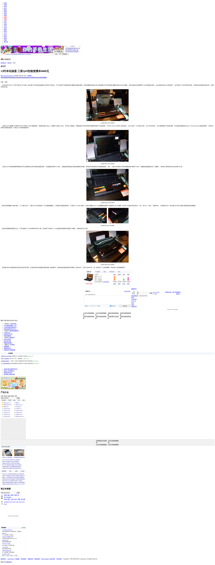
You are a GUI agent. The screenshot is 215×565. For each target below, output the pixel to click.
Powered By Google (156, 293)
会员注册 (52, 559)
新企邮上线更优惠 (9, 374)
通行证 (6, 42)
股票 (5, 11)
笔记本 (9, 63)
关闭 (132, 304)
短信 (5, 34)
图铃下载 (3, 320)
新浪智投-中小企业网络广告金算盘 (17, 356)
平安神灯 (12, 344)
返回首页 (134, 306)
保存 (132, 297)
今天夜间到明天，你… (10, 325)
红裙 (5, 334)
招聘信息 (30, 559)
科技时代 (3, 63)
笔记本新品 (12, 77)
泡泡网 (29, 75)
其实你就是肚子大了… (10, 329)
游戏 (5, 24)
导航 (5, 40)
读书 (5, 27)
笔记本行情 (20, 77)
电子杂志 (14, 320)
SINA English (45, 559)
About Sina (10, 559)
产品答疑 (59, 559)
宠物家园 (12, 350)
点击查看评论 (106, 281)
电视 (12, 396)
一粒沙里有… (13, 323)
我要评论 (134, 289)
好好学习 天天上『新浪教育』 (15, 358)
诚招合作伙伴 (8, 372)
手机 (2, 396)
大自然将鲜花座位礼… (10, 327)
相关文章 (112, 271)
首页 (5, 3)
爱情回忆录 (7, 348)
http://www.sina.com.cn (7, 75)
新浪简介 (3, 559)
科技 (5, 13)
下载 (15, 396)
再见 (9, 341)
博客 (5, 15)
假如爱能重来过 (14, 330)
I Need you (7, 332)
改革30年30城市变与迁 (10, 369)
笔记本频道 (43, 77)
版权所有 (9, 562)
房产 (5, 22)
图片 (105, 271)
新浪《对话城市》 (9, 370)
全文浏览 (134, 299)
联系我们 (23, 559)
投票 (115, 283)
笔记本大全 (35, 77)
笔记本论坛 (27, 77)
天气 (5, 33)
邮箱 (5, 38)
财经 (5, 10)
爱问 (5, 36)
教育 (5, 29)
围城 (5, 343)
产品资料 (97, 271)
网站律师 (37, 559)
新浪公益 (9, 320)
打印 (132, 303)
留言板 (133, 296)
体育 (5, 6)
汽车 (5, 20)
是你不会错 (7, 339)
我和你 (9, 335)
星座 (5, 31)
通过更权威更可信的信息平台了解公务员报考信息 (20, 363)
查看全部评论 (127, 291)
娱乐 (5, 8)
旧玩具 (6, 341)
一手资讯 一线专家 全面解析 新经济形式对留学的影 (19, 361)
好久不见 (9, 334)
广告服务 (17, 559)
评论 (119, 271)
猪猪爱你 (6, 346)
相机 (9, 396)
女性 (5, 26)
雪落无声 (6, 350)
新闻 (5, 4)
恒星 (5, 335)
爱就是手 (12, 337)
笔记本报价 (4, 77)
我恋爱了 (9, 343)
